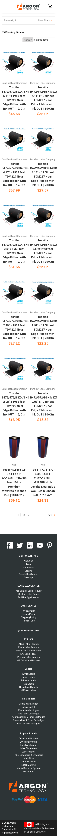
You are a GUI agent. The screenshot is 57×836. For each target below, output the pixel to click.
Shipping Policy (28, 617)
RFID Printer (28, 771)
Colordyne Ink (28, 707)
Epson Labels (28, 677)
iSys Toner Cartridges (28, 713)
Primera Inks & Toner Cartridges (28, 720)
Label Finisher (28, 751)
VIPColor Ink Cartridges (28, 723)
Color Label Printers (28, 738)
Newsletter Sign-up (28, 574)
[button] (28, 21)
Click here (41, 831)
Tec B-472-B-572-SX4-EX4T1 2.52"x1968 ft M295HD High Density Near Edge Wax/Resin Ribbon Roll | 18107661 (43, 482)
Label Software (28, 761)
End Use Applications (28, 597)
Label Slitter (29, 758)
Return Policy (28, 614)
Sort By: (28, 40)
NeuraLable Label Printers (28, 650)
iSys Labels (28, 684)
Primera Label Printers (28, 657)
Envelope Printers (28, 742)
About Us (28, 561)
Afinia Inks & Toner (28, 703)
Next (50, 515)
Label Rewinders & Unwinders (28, 755)
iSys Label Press (28, 654)
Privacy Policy (28, 611)
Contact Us (28, 567)
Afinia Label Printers (29, 644)
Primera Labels (28, 680)
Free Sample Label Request (28, 591)
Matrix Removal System (29, 768)
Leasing (28, 571)
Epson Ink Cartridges (28, 710)
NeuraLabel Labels (28, 687)
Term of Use (28, 620)
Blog (28, 564)
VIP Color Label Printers (28, 660)
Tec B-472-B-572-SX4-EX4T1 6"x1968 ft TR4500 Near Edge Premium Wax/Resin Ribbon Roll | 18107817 (14, 482)
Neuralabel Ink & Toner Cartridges (28, 717)
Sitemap (28, 577)
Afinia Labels (28, 674)
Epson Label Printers (28, 647)
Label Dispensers (28, 748)
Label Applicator (28, 745)
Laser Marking (29, 765)
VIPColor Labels (28, 690)
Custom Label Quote (28, 594)
